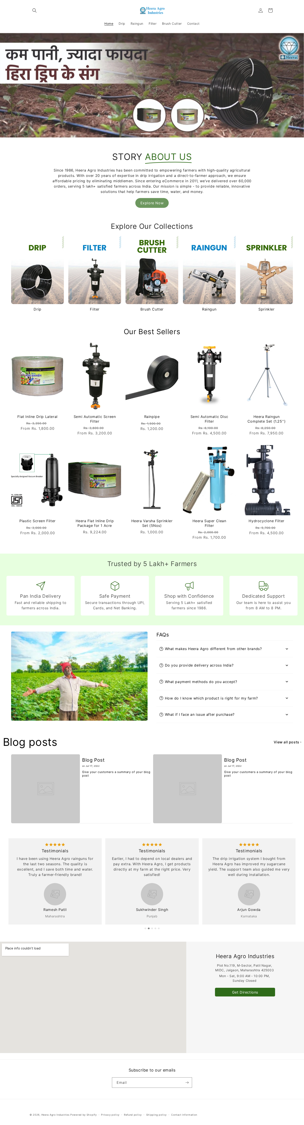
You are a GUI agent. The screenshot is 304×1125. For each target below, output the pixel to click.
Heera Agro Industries (55, 1114)
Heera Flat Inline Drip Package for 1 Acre (95, 523)
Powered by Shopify (83, 1114)
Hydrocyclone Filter (266, 521)
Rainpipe (152, 416)
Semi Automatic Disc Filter (209, 418)
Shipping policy (156, 1114)
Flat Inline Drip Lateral (37, 416)
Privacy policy (110, 1114)
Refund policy (133, 1114)
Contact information (184, 1114)
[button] (34, 10)
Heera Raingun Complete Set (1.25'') (266, 418)
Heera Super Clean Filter (209, 523)
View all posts (286, 742)
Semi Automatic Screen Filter (95, 418)
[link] (152, 203)
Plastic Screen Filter (37, 521)
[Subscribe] (187, 1082)
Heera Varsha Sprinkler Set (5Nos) (152, 523)
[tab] (134, 134)
